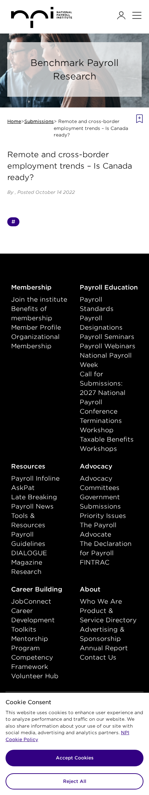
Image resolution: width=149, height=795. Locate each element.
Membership (40, 287)
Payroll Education (109, 287)
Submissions (39, 121)
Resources (40, 466)
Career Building (40, 589)
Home (14, 121)
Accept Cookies (75, 757)
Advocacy (109, 466)
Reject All (74, 781)
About (105, 589)
